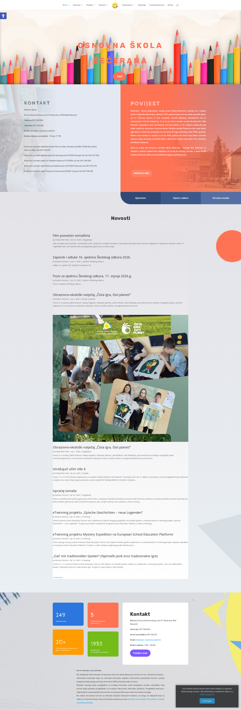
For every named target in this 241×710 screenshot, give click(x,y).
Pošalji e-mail (140, 653)
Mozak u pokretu (88, 299)
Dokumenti (127, 5)
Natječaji (142, 5)
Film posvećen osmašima (71, 235)
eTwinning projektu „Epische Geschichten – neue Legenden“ (98, 512)
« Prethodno (58, 577)
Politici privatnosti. (207, 694)
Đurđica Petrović (62, 261)
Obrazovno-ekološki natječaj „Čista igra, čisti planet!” (92, 294)
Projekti (89, 5)
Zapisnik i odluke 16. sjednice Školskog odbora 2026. (92, 257)
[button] (3, 16)
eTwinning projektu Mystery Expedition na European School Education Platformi (113, 534)
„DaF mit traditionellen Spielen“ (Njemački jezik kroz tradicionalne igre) (105, 556)
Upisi (119, 76)
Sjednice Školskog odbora (93, 261)
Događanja (87, 240)
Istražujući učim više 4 (69, 469)
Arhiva (170, 5)
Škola (65, 5)
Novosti (102, 5)
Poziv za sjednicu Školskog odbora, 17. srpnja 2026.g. (92, 276)
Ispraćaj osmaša (65, 490)
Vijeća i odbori (181, 198)
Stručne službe (221, 198)
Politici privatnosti (137, 699)
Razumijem (207, 701)
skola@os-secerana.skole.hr (148, 640)
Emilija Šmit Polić (62, 240)
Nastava (76, 5)
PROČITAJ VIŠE (141, 173)
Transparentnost (156, 5)
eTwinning (86, 517)
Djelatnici (140, 198)
